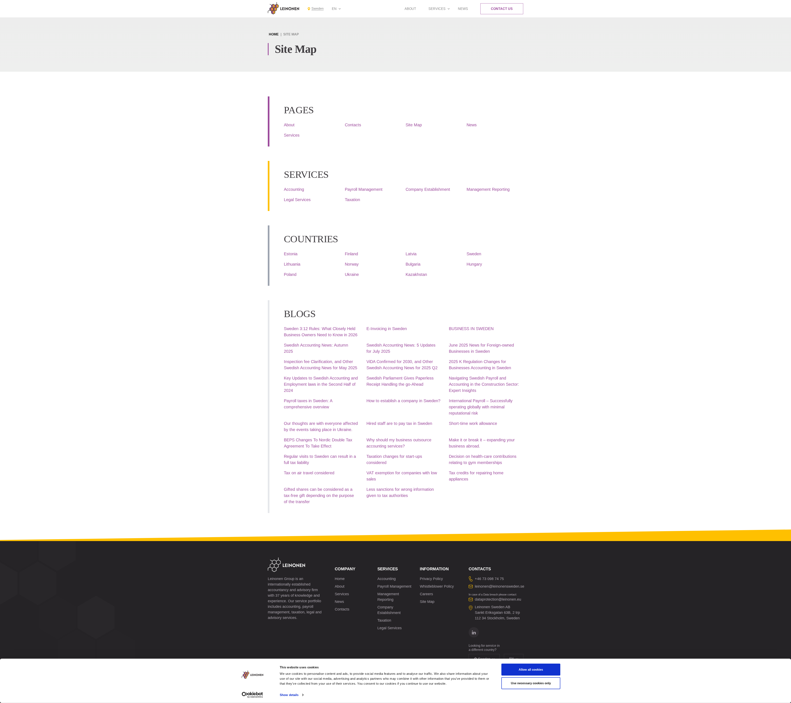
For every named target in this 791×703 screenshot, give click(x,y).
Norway (352, 264)
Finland (351, 254)
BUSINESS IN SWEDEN (471, 328)
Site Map (414, 125)
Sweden (474, 254)
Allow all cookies (531, 669)
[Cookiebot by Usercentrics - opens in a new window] (252, 695)
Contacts (353, 125)
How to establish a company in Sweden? (403, 400)
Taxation (352, 199)
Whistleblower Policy (437, 586)
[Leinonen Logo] (283, 8)
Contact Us (502, 9)
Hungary (474, 264)
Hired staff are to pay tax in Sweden (399, 423)
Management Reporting (488, 189)
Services (437, 9)
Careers (426, 594)
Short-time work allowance (473, 423)
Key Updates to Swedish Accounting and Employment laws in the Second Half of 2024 (321, 384)
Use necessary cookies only (531, 683)
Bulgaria (413, 264)
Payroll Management (364, 189)
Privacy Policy (431, 579)
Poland (290, 274)
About (410, 9)
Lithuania (292, 264)
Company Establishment (428, 189)
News (463, 9)
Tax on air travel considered (309, 473)
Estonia (290, 254)
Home (274, 34)
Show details (289, 695)
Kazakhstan (416, 274)
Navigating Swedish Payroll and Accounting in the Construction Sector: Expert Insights (484, 384)
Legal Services (297, 199)
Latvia (411, 254)
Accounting (294, 189)
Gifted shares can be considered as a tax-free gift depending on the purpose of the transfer (319, 495)
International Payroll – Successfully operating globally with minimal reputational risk (481, 406)
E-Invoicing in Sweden (386, 328)
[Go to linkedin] (474, 632)
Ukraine (352, 274)
